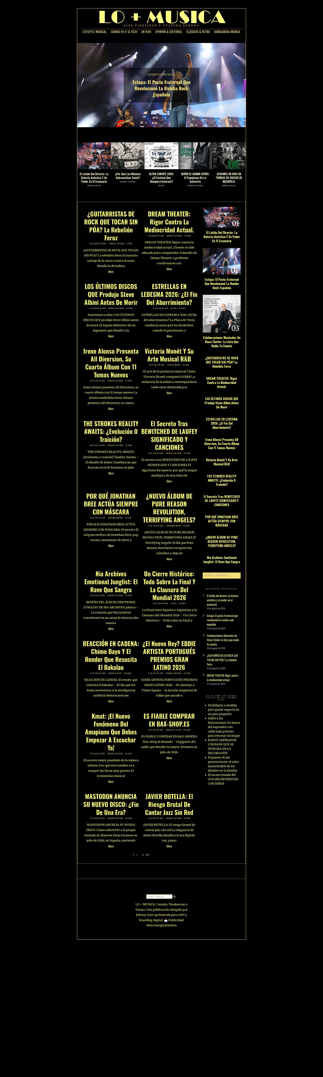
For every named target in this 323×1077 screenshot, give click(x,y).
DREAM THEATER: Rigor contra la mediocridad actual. (169, 221)
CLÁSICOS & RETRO (198, 31)
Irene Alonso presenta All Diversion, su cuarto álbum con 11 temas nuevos (111, 362)
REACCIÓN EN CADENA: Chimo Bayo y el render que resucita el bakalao (111, 655)
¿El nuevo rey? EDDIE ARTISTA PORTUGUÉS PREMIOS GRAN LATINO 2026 (169, 655)
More (111, 271)
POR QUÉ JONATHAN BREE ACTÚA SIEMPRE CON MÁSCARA (111, 503)
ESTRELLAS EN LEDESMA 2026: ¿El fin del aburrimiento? (169, 294)
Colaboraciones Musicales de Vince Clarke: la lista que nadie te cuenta (221, 341)
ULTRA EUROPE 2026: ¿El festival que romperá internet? (161, 178)
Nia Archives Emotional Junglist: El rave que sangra (111, 581)
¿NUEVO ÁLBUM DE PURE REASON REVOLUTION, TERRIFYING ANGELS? (169, 507)
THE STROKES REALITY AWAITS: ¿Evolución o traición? (110, 431)
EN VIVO (146, 31)
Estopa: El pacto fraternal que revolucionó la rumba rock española (162, 88)
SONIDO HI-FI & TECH (124, 31)
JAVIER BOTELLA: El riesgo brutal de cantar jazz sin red (169, 804)
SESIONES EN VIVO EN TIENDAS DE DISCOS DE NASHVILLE (229, 178)
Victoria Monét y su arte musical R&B (169, 354)
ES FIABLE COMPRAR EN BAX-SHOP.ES (169, 719)
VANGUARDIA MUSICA (227, 31)
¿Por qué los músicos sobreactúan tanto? (128, 176)
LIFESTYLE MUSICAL (95, 31)
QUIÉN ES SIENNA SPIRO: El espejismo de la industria (195, 178)
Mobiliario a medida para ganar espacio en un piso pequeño (223, 709)
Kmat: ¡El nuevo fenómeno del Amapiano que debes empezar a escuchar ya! (111, 731)
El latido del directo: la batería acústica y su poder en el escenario (94, 178)
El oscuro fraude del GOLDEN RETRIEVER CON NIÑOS (223, 779)
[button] (238, 576)
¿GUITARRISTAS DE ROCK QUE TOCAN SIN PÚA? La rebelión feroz (111, 225)
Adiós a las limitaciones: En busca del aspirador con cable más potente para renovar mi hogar (224, 726)
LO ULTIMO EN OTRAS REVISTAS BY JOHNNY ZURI (221, 698)
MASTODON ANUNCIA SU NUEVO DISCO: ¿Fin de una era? (111, 804)
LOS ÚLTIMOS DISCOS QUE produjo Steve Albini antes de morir (111, 294)
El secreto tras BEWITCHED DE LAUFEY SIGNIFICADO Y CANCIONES (169, 435)
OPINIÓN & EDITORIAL (168, 31)
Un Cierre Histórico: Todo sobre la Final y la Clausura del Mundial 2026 (169, 585)
